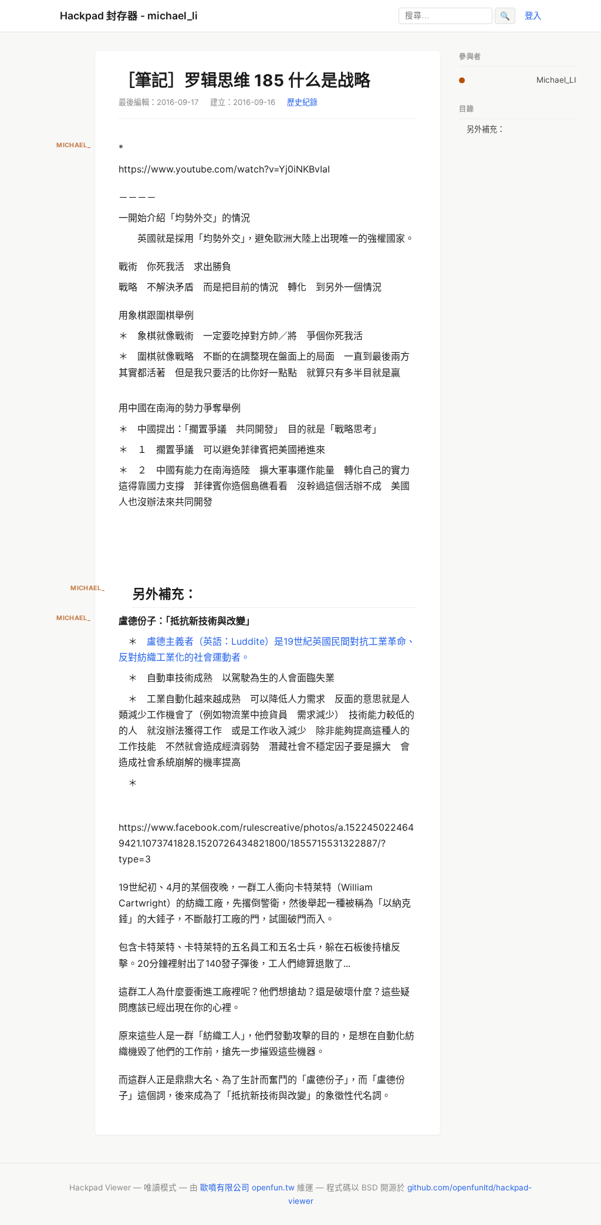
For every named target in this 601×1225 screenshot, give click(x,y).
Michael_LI (556, 79)
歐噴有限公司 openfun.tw (247, 1187)
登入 (533, 16)
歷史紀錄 (302, 102)
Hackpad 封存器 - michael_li (129, 15)
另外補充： (486, 129)
